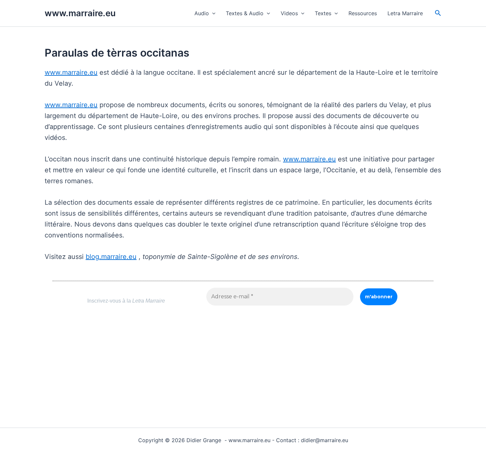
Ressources (362, 13)
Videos (289, 13)
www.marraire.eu (80, 13)
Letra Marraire (405, 13)
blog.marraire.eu (111, 257)
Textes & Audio (244, 13)
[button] (212, 13)
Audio (201, 13)
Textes (323, 13)
